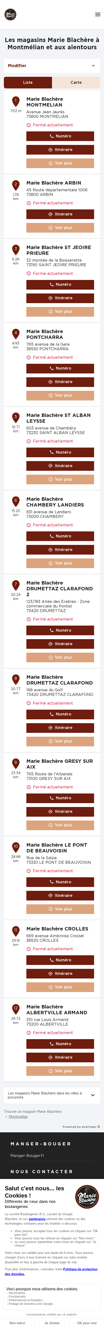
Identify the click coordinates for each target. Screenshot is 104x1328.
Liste (28, 83)
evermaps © (91, 1126)
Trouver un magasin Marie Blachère (33, 1112)
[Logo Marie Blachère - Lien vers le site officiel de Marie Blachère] (10, 14)
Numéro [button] (63, 136)
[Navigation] (97, 14)
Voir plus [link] (63, 163)
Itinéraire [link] (64, 150)
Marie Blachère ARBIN (53, 183)
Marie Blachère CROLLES (57, 929)
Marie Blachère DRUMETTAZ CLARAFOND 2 (59, 589)
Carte (76, 83)
